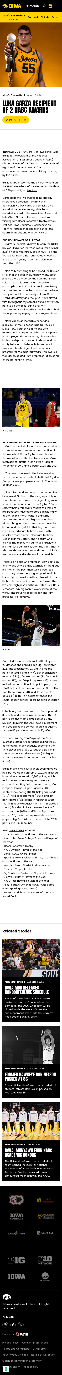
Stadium (32, 190)
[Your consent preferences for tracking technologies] (6, 1369)
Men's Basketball (13, 95)
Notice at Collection (43, 1354)
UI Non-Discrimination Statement (22, 1361)
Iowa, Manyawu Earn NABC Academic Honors (28, 1152)
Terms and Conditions (15, 1348)
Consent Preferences (35, 1342)
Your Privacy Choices (15, 1354)
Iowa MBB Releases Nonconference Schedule (27, 990)
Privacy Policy (10, 1342)
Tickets (44, 17)
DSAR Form (39, 1348)
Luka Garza (40, 325)
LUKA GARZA (16, 830)
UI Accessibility (11, 1367)
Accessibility (30, 1367)
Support (33, 17)
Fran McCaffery (20, 539)
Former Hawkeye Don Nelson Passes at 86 (30, 1076)
